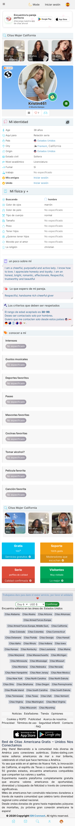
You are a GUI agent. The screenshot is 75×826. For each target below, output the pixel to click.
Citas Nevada (56, 666)
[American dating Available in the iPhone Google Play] (50, 732)
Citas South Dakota (60, 690)
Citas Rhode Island (14, 690)
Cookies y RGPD (16, 719)
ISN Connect (37, 815)
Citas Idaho (15, 643)
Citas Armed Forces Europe (37, 620)
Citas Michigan (58, 655)
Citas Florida (30, 637)
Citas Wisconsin (28, 707)
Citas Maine (64, 649)
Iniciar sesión (52, 4)
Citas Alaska (29, 614)
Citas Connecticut (55, 631)
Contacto (67, 722)
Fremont (42, 146)
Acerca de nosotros (54, 719)
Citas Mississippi (38, 661)
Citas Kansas (11, 649)
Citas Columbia (36, 631)
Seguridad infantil (49, 722)
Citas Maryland (16, 655)
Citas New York (14, 678)
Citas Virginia (16, 701)
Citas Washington (35, 701)
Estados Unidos (46, 140)
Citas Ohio (8, 684)
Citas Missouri (57, 661)
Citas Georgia (47, 637)
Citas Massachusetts (37, 655)
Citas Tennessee (14, 696)
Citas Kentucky (29, 649)
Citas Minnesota (19, 661)
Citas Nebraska (38, 666)
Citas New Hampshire (16, 672)
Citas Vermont (61, 696)
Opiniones (57, 713)
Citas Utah (46, 696)
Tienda (45, 713)
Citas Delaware (13, 637)
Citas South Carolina (37, 690)
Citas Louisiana (47, 649)
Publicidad (34, 719)
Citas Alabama (12, 614)
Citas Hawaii (62, 637)
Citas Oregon (42, 684)
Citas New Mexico (60, 672)
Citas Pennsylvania (62, 684)
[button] (4, 4)
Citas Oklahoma (25, 684)
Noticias (17, 713)
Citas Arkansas (62, 614)
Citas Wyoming (47, 707)
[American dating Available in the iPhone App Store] (25, 732)
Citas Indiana (45, 643)
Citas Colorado (17, 631)
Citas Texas (32, 696)
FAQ (38, 726)
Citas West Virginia (55, 701)
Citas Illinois (30, 643)
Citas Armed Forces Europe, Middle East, (28, 625)
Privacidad (8, 722)
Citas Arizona (45, 614)
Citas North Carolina (35, 678)
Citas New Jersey (39, 672)
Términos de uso (26, 722)
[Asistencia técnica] (61, 821)
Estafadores (31, 713)
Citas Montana (19, 666)
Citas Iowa (60, 643)
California (55, 146)
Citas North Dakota (58, 678)
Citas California (59, 625)
